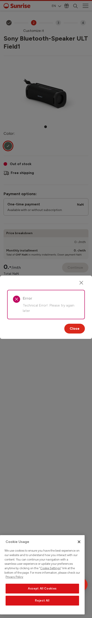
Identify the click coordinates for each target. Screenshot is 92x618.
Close (74, 328)
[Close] (81, 282)
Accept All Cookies (42, 588)
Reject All (42, 600)
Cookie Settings (50, 568)
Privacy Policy (14, 577)
